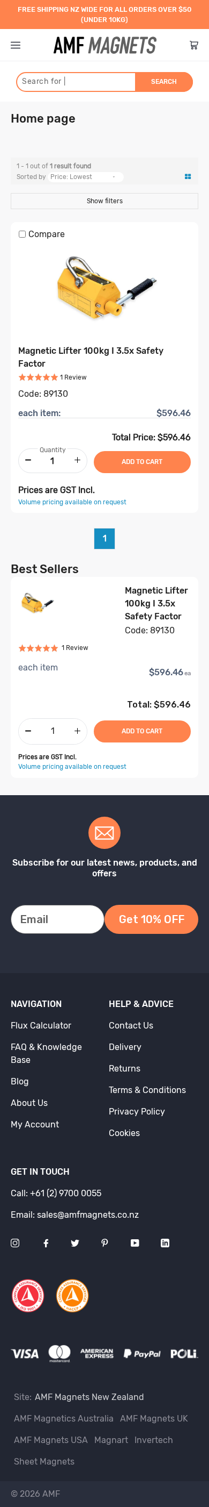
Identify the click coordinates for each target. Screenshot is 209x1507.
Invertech (154, 1440)
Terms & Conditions (147, 1090)
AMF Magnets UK (154, 1418)
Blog (20, 1081)
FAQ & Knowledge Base (46, 1053)
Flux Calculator (41, 1025)
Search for (43, 81)
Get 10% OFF (151, 919)
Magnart (111, 1440)
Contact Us (131, 1025)
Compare (46, 234)
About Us (29, 1103)
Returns (124, 1068)
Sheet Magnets (44, 1461)
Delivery (125, 1047)
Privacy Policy (137, 1111)
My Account (35, 1124)
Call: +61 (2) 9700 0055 (56, 1193)
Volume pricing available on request (72, 502)
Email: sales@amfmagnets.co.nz (75, 1215)
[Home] (105, 45)
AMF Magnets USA (51, 1440)
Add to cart (142, 462)
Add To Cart (142, 731)
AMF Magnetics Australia (64, 1418)
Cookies (124, 1133)
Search (164, 81)
